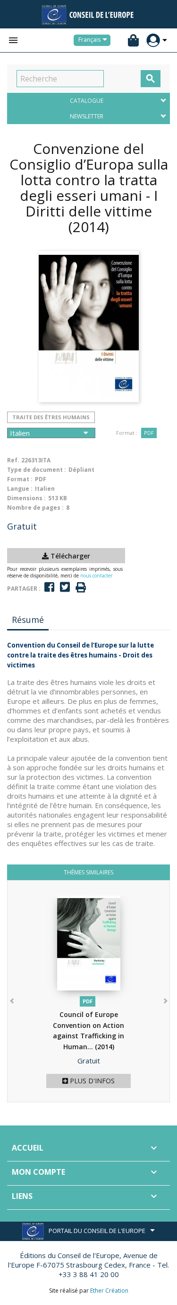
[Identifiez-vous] (153, 40)
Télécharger (69, 555)
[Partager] (49, 587)
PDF (149, 432)
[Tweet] (65, 587)
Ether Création (109, 1291)
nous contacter (96, 575)
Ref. (13, 460)
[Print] (81, 587)
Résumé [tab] (28, 619)
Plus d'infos (91, 1080)
